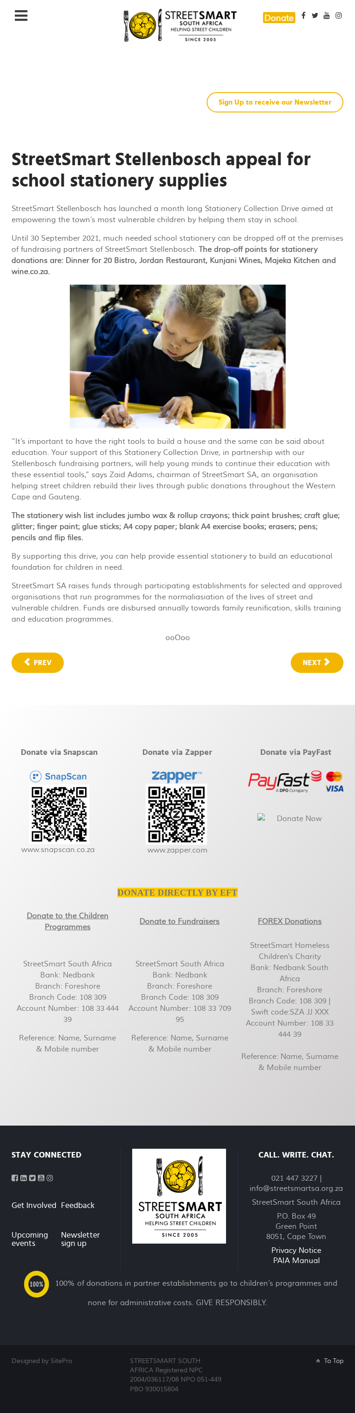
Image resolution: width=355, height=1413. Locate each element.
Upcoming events (30, 1239)
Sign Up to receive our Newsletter (275, 102)
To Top (332, 1361)
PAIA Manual (296, 1260)
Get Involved (34, 1205)
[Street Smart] (179, 1196)
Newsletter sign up (80, 1239)
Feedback (78, 1205)
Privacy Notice (296, 1250)
